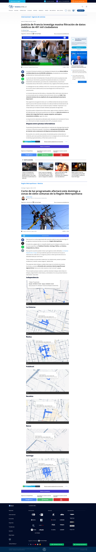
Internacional (23, 10)
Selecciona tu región (15, 1)
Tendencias (41, 10)
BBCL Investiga (53, 10)
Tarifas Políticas (12, 543)
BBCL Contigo (60, 10)
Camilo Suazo (29, 196)
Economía (30, 10)
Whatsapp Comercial (57, 544)
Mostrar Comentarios (45, 146)
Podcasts (11, 10)
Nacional (16, 10)
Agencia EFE (33, 31)
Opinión (46, 10)
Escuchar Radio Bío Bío (79, 1)
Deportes (35, 10)
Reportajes (11, 535)
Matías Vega (26, 30)
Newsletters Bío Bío (50, 1)
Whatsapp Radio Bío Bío (81, 544)
